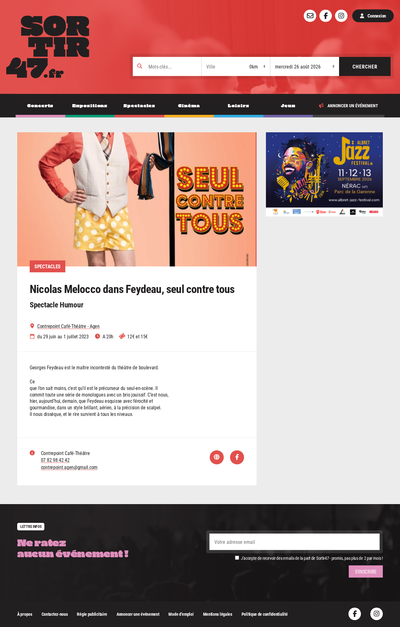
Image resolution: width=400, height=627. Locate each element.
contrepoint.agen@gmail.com (69, 467)
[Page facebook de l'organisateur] (237, 457)
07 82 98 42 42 (55, 460)
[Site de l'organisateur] (217, 457)
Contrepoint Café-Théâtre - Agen (68, 326)
